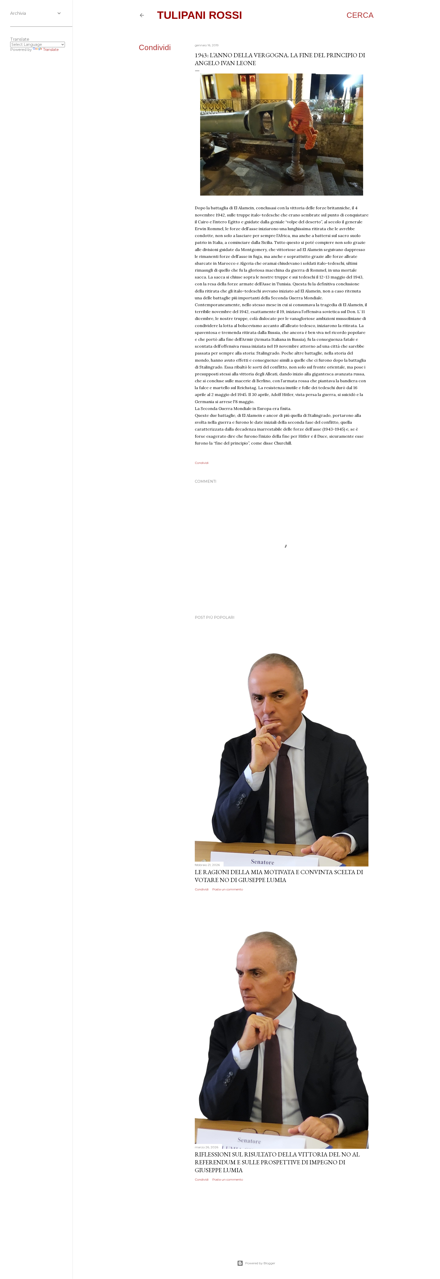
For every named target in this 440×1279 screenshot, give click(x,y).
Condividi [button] (155, 47)
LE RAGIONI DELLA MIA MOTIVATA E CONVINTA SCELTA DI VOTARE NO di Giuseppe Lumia (279, 876)
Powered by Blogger (260, 1263)
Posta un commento (227, 889)
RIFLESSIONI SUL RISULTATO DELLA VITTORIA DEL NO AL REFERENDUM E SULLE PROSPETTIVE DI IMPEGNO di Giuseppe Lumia (277, 1162)
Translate (51, 49)
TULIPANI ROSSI (199, 15)
